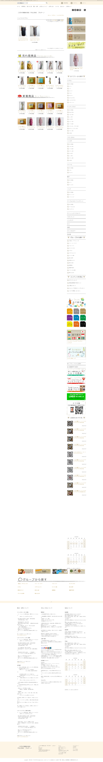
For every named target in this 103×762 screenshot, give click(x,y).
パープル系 (71, 123)
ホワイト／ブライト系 (73, 128)
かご (68, 224)
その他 (70, 133)
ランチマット (71, 209)
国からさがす (71, 272)
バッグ (69, 189)
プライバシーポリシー (63, 751)
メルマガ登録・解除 (62, 752)
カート (84, 3)
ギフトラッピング (73, 280)
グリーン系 (71, 121)
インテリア (70, 220)
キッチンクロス (71, 106)
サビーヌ (70, 95)
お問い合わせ (75, 750)
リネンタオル (70, 137)
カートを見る (75, 749)
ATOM (61, 753)
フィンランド (70, 341)
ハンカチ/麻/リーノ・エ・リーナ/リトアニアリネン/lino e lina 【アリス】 (80, 483)
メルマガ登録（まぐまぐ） (75, 290)
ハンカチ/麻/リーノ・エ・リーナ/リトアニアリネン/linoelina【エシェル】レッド (80, 491)
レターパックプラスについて (22, 736)
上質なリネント (72, 285)
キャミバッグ (71, 194)
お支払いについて (43, 6)
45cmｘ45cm (71, 112)
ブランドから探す (72, 270)
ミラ (70, 88)
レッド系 (70, 116)
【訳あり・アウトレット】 (74, 240)
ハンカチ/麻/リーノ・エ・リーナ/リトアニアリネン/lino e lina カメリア (80, 476)
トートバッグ (71, 196)
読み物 (69, 234)
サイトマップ (99, 0)
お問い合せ (51, 6)
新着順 (62, 20)
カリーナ (70, 90)
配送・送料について (62, 748)
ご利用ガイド (69, 6)
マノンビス (71, 184)
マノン (70, 86)
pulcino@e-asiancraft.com (43, 751)
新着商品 (23, 6)
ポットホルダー (71, 231)
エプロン (54, 15)
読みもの (62, 6)
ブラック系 (71, 130)
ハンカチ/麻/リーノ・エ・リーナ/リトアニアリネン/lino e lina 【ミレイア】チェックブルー (80, 445)
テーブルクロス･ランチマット (75, 201)
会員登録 (74, 746)
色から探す (71, 257)
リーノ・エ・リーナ (73, 243)
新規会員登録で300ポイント (75, 282)
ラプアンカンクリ (72, 253)
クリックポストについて (21, 635)
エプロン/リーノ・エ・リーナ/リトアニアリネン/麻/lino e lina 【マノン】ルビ (76, 68)
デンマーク (80, 341)
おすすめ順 (54, 20)
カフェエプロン (72, 97)
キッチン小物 (71, 255)
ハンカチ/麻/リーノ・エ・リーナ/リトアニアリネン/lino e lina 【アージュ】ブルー (80, 468)
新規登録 (66, 3)
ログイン (75, 3)
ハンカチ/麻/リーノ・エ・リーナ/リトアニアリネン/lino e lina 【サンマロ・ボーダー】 (80, 430)
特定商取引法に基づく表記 (64, 750)
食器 (68, 227)
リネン (70, 170)
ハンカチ (69, 141)
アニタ (70, 93)
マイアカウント (76, 745)
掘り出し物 (29, 6)
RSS (59, 753)
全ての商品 (71, 83)
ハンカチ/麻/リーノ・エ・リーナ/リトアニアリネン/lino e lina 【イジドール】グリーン (80, 437)
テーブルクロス (72, 206)
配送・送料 (35, 6)
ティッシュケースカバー (73, 213)
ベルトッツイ (71, 102)
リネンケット (70, 217)
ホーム (18, 6)
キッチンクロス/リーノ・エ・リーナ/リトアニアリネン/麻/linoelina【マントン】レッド (80, 453)
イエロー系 (71, 114)
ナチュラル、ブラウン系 (73, 126)
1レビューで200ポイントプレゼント (77, 288)
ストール (69, 164)
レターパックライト (21, 662)
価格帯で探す (71, 267)
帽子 (68, 176)
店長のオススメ (72, 260)
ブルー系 (70, 119)
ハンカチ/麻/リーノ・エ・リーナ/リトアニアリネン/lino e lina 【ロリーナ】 (80, 422)
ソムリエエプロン (60, 15)
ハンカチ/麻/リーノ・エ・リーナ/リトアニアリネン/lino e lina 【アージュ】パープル (80, 460)
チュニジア (75, 341)
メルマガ (57, 6)
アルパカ (70, 172)
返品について (61, 749)
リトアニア (70, 342)
